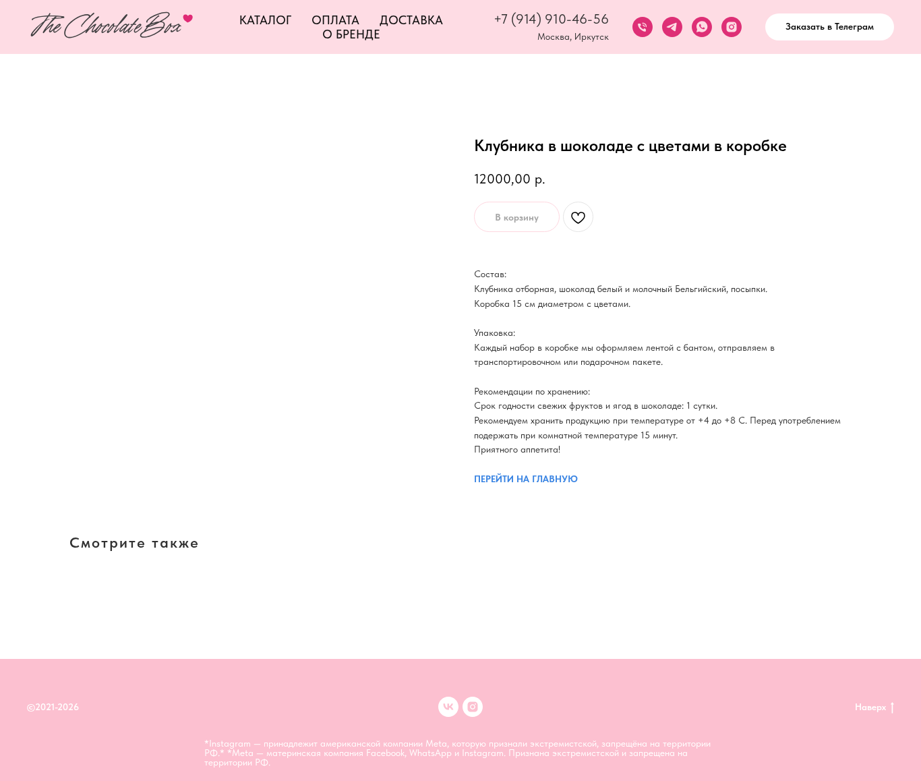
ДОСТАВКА (411, 20)
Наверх (870, 706)
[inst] (473, 707)
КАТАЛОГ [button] (265, 20)
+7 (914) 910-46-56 (551, 19)
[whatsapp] (702, 27)
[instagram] (731, 27)
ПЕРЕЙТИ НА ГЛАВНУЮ (526, 478)
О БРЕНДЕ (351, 34)
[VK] (448, 707)
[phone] (642, 27)
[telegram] (672, 27)
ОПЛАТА (335, 20)
